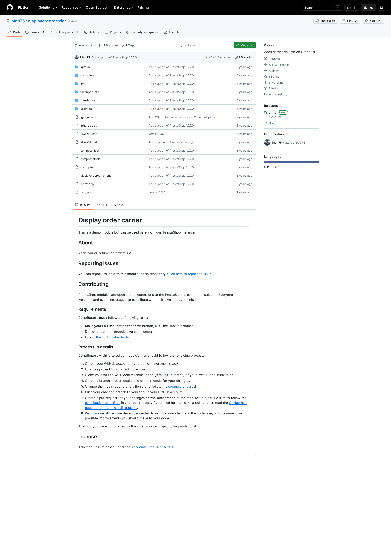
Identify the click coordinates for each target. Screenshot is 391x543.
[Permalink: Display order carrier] (75, 220)
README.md (88, 142)
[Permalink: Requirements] (75, 309)
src (82, 83)
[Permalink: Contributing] (75, 284)
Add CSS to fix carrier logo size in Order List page (182, 117)
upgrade (86, 108)
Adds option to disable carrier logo (171, 142)
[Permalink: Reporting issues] (75, 263)
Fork (351, 20)
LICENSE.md (88, 133)
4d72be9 (211, 57)
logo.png (86, 192)
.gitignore (86, 117)
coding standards (181, 386)
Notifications (328, 20)
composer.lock (90, 159)
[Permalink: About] (75, 242)
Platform (25, 7)
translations (88, 100)
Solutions (46, 7)
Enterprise (122, 7)
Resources (70, 7)
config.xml (87, 167)
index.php (87, 184)
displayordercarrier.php (96, 175)
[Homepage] (10, 7)
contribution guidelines (102, 403)
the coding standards (112, 337)
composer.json (90, 150)
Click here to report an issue (189, 274)
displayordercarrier (47, 21)
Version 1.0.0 (157, 133)
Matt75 (18, 21)
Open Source (96, 7)
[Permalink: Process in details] (75, 347)
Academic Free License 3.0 (152, 447)
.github (85, 67)
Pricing (143, 7)
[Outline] (250, 205)
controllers (87, 75)
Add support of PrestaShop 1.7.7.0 (114, 57)
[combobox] (205, 45)
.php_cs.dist (88, 125)
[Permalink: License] (75, 436)
